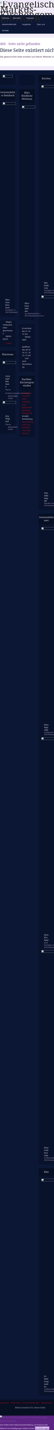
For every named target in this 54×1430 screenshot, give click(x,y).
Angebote (26, 24)
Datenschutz (16, 1403)
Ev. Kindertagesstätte (46, 1381)
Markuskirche (46, 285)
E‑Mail (8, 343)
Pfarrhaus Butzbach (7, 303)
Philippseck (27, 413)
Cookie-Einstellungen (31, 1403)
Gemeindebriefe (9, 24)
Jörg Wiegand (7, 419)
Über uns (41, 24)
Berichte (16, 18)
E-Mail (10, 398)
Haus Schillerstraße (46, 1151)
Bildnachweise (46, 1403)
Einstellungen (42, 1428)
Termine (5, 18)
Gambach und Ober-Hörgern (26, 430)
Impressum (4, 1403)
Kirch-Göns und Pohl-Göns (27, 396)
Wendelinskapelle (46, 497)
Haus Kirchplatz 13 (46, 939)
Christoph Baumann (7, 381)
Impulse (30, 18)
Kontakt (5, 30)
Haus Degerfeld (46, 727)
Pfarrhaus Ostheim (27, 307)
